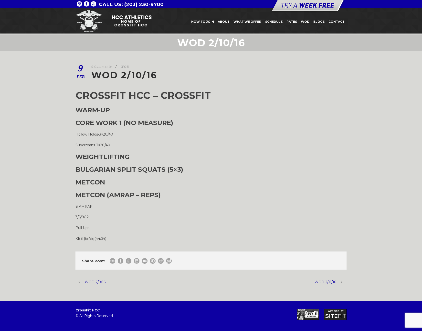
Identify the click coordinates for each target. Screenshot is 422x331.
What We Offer (247, 21)
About (224, 21)
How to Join (202, 21)
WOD (305, 21)
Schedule (274, 21)
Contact (336, 21)
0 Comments (101, 66)
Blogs (319, 21)
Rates (291, 21)
